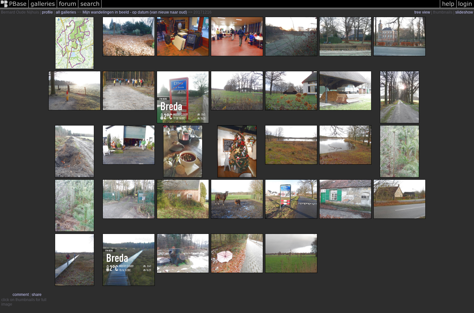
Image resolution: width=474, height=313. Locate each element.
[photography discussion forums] (67, 7)
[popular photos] (271, 7)
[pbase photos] (14, 7)
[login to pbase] (465, 7)
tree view (422, 12)
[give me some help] (448, 7)
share (37, 294)
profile (47, 12)
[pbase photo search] (90, 7)
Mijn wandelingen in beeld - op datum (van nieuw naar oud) (135, 12)
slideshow (464, 12)
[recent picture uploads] (43, 7)
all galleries (66, 12)
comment (21, 294)
